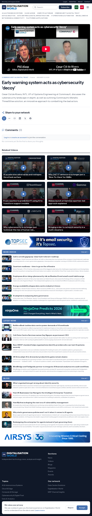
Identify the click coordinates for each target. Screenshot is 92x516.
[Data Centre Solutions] (76, 7)
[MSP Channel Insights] (82, 7)
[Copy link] (9, 118)
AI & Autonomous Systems (12, 13)
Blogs (50, 464)
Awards (51, 475)
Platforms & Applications (37, 18)
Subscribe (65, 7)
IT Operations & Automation (62, 16)
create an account (19, 137)
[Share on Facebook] (30, 118)
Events (50, 471)
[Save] (4, 118)
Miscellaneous (82, 16)
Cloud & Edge (30, 13)
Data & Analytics (8, 16)
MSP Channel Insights (56, 492)
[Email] (14, 118)
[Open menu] (87, 7)
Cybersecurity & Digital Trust (67, 13)
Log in (65, 2)
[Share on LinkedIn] (20, 118)
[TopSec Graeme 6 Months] (46, 241)
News (50, 458)
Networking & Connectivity (13, 18)
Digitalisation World (55, 489)
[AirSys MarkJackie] (46, 437)
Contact (87, 2)
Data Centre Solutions (56, 485)
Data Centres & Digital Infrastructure (33, 16)
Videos (50, 461)
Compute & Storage (45, 13)
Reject (70, 508)
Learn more (40, 510)
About (80, 2)
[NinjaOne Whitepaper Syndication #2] (46, 310)
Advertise (72, 2)
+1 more (32, 77)
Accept (82, 508)
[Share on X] (25, 118)
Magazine (52, 468)
